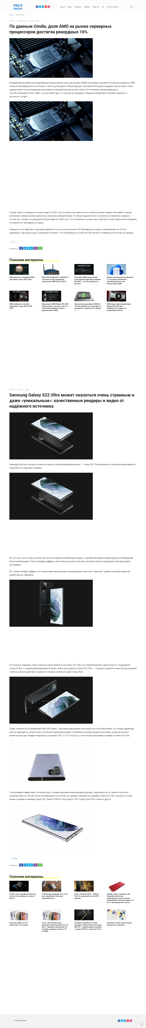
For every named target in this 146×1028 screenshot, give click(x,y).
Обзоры (69, 7)
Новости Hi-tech (21, 21)
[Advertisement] (73, 159)
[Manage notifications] (141, 1024)
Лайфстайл (96, 7)
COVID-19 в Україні (112, 7)
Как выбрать (77, 7)
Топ (103, 7)
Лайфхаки (87, 7)
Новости (62, 7)
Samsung (14, 858)
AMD (13, 241)
